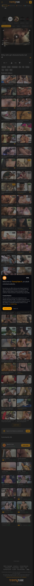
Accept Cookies (7, 308)
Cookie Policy (13, 304)
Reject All (15, 308)
